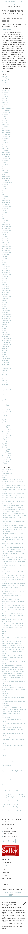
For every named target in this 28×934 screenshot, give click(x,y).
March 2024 (5, 148)
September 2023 (7, 158)
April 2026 (4, 100)
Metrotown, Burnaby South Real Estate (13, 649)
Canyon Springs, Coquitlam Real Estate (13, 507)
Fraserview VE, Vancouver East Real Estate (14, 583)
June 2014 (5, 374)
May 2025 (5, 120)
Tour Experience (6, 765)
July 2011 (4, 440)
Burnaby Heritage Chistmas (10, 495)
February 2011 (6, 450)
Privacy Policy (16, 891)
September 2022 (7, 182)
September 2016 (6, 320)
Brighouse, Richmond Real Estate (11, 487)
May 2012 (4, 420)
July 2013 (4, 394)
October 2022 (6, 180)
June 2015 (4, 350)
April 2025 (5, 122)
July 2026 (4, 94)
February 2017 (6, 310)
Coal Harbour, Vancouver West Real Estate (14, 527)
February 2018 (6, 286)
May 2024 (5, 144)
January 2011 (5, 452)
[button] (4, 841)
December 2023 (6, 152)
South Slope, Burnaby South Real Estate (13, 739)
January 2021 (5, 222)
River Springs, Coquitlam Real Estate (12, 707)
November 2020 (6, 226)
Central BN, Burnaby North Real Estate (13, 513)
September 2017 (6, 296)
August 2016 (5, 322)
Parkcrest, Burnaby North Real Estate (12, 673)
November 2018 (6, 270)
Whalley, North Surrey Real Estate (14, 18)
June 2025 (5, 118)
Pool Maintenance (7, 685)
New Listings (5, 81)
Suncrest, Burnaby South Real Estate (12, 757)
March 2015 (5, 356)
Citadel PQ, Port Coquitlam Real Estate (13, 525)
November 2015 (6, 340)
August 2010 (5, 462)
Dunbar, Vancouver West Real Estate (12, 547)
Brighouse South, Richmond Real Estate (13, 485)
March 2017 (5, 308)
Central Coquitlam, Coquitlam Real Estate (14, 515)
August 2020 (5, 232)
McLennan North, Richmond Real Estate (13, 647)
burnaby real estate (7, 503)
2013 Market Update (7, 469)
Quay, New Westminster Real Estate (12, 687)
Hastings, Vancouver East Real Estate (12, 613)
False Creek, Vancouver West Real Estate (14, 565)
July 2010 (4, 464)
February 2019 (6, 266)
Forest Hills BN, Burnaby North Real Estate (14, 575)
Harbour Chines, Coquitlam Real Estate (13, 605)
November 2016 (6, 316)
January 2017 (5, 312)
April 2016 (4, 330)
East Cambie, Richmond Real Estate (12, 551)
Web (3, 787)
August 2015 (5, 346)
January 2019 (5, 268)
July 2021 (4, 210)
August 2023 (5, 160)
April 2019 (4, 262)
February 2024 (6, 150)
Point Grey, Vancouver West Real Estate (13, 681)
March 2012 (5, 424)
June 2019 (4, 258)
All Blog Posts (6, 77)
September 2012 (7, 412)
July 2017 (4, 300)
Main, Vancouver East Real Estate (11, 643)
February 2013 (6, 404)
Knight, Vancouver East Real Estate (12, 627)
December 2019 (6, 246)
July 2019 (4, 256)
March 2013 (5, 402)
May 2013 (4, 398)
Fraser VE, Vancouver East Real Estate (13, 577)
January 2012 (5, 428)
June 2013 (4, 396)
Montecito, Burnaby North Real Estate (13, 655)
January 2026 (5, 106)
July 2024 (4, 140)
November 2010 (6, 456)
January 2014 (5, 384)
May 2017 (4, 304)
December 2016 (6, 314)
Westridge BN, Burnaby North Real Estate (14, 795)
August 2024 (5, 138)
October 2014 (6, 366)
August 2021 (5, 208)
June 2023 (5, 164)
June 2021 (4, 212)
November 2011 (6, 432)
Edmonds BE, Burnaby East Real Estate (13, 557)
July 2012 (4, 416)
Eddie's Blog (5, 79)
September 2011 (6, 436)
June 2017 (4, 302)
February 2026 (6, 104)
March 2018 (5, 284)
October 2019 (6, 250)
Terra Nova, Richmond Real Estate (11, 759)
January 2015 (5, 360)
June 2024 (5, 142)
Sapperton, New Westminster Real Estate (14, 709)
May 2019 (4, 260)
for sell (4, 569)
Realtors (4, 695)
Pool (3, 683)
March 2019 (5, 264)
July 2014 (4, 372)
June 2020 (5, 236)
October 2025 (6, 110)
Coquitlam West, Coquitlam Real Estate (13, 537)
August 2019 (5, 254)
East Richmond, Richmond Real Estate (13, 553)
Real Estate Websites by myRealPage (14, 892)
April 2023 (4, 168)
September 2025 (7, 112)
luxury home (5, 635)
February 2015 (6, 358)
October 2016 (6, 318)
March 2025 (5, 124)
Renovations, (5, 705)
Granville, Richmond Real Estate (11, 599)
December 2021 (6, 200)
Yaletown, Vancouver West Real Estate (13, 811)
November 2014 (6, 364)
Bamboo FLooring (7, 473)
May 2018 (4, 280)
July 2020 (4, 234)
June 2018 (4, 278)
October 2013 (6, 388)
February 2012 (6, 426)
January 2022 (5, 198)
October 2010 (6, 458)
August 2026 (5, 92)
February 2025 (6, 126)
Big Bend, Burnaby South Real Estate (12, 479)
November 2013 (6, 386)
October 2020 (6, 228)
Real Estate (5, 693)
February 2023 (6, 172)
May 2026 (4, 98)
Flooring (4, 567)
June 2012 (4, 418)
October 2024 (6, 134)
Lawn (3, 629)
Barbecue (4, 475)
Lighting (4, 631)
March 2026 (5, 102)
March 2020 (5, 242)
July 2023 (4, 162)
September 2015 (7, 344)
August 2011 (5, 438)
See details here (6, 29)
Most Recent (5, 90)
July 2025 (4, 116)
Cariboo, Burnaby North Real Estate (12, 511)
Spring (3, 749)
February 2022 (6, 196)
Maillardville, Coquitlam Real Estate (12, 641)
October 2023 (6, 156)
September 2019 (6, 252)
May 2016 (4, 328)
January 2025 (5, 128)
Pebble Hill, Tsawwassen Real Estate (12, 675)
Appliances (5, 471)
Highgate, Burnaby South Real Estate (12, 619)
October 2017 (6, 294)
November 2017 (6, 292)
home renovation (6, 621)
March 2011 (5, 448)
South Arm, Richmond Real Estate (11, 727)
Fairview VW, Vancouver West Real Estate (14, 559)
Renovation (5, 703)
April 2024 (5, 146)
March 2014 (5, 380)
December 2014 (6, 362)
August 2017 (5, 298)
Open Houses (6, 83)
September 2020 (7, 230)
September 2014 (7, 368)
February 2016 (6, 334)
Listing (4, 633)
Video (3, 785)
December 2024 (6, 130)
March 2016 (5, 332)
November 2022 (6, 178)
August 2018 (5, 276)
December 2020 (6, 224)
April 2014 (4, 378)
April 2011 (4, 446)
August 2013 (5, 392)
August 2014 (5, 370)
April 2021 (4, 216)
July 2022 (4, 186)
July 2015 (4, 348)
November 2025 (6, 108)
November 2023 (6, 154)
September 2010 (7, 460)
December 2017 (6, 290)
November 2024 (6, 132)
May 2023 (4, 166)
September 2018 (7, 274)
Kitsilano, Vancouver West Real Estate (13, 625)
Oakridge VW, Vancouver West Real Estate (14, 671)
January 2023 (5, 174)
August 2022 (5, 184)
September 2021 (7, 206)
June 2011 (4, 442)
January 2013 (5, 406)
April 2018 (4, 282)
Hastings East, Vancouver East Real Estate (14, 607)
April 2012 (4, 422)
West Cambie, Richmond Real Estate (12, 789)
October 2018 (6, 272)
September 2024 (7, 136)
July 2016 (4, 324)
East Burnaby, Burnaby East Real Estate (13, 549)
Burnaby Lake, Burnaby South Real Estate (14, 501)
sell (3, 715)
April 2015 (4, 354)
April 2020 (5, 240)
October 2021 (6, 204)
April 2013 (4, 400)
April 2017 (4, 306)
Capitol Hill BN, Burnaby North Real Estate (14, 509)
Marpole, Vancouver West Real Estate (12, 645)
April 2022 (5, 192)
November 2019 (6, 248)
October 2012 (6, 410)
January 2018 (5, 288)
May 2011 (4, 444)
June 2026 (5, 96)
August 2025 (5, 114)
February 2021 (6, 220)
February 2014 (6, 382)
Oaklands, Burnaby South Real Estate (12, 669)
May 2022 (5, 190)
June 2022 (5, 188)
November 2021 (6, 202)
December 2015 (6, 338)
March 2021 (5, 218)
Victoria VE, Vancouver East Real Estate (13, 783)
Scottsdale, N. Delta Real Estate (11, 713)
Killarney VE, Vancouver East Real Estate (13, 623)
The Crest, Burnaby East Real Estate (12, 761)
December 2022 (6, 176)
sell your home (6, 717)
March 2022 (5, 194)
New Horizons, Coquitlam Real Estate (12, 665)
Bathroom (5, 477)
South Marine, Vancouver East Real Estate (14, 737)
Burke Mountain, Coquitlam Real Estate (13, 493)
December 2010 (6, 454)
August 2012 (5, 414)
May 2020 (5, 238)
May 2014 (4, 376)
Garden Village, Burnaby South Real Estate (14, 585)
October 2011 (6, 434)
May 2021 (4, 214)
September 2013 (6, 390)
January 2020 (6, 244)
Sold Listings (5, 85)
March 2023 (5, 170)
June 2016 (4, 326)
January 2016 (5, 336)
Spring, (4, 751)
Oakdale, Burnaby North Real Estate (12, 667)
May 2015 (4, 352)
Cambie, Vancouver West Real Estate (12, 505)
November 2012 (6, 408)
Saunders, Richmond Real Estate (11, 711)
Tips (3, 763)
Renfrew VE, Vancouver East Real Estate (13, 701)
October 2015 (6, 342)
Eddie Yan (4, 555)
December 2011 (6, 430)
